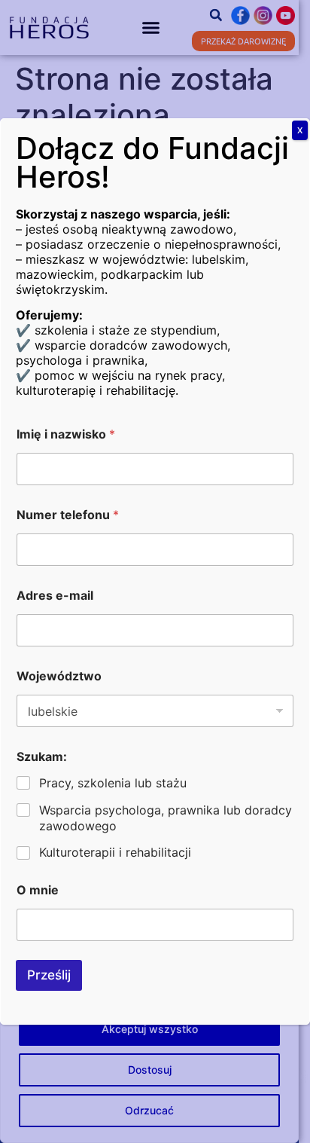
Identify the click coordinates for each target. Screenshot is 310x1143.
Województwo (59, 676)
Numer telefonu (68, 515)
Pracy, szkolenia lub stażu (113, 782)
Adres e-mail (55, 595)
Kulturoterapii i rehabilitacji (115, 852)
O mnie (38, 890)
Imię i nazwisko (66, 434)
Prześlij (49, 975)
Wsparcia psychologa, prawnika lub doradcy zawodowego (165, 817)
